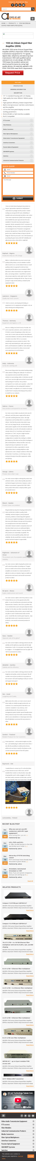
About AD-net (20, 2)
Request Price (12, 73)
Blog (26, 2)
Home (3, 23)
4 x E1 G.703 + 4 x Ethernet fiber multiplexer (17, 988)
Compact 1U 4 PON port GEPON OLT (14, 923)
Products (12, 23)
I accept (30, 1156)
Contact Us (12, 2)
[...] (27, 835)
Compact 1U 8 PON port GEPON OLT (14, 903)
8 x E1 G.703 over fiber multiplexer (14, 1038)
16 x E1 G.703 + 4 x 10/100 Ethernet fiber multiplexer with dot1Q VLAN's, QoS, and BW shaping (17, 945)
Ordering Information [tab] (18, 89)
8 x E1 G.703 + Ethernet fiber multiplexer (16, 969)
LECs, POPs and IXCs (16, 842)
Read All (30, 881)
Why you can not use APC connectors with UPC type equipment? (18, 831)
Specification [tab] (18, 86)
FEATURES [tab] (18, 82)
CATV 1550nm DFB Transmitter (13, 1079)
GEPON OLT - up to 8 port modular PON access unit (15, 1062)
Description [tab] (18, 93)
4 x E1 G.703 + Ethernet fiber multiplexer (16, 1018)
